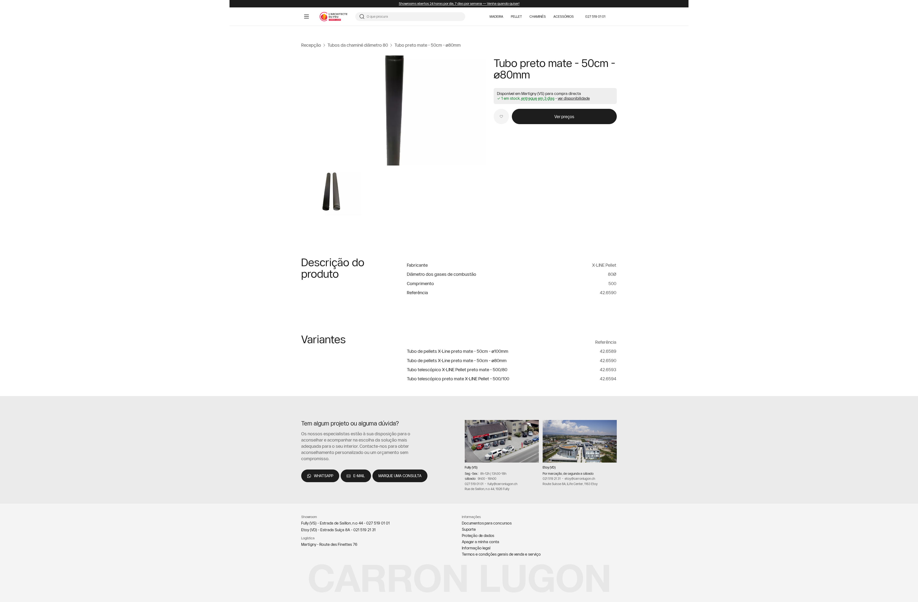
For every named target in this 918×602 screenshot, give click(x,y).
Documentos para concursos (487, 523)
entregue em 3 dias (537, 98)
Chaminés (538, 16)
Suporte (469, 529)
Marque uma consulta (399, 476)
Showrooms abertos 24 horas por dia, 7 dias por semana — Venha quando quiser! (459, 4)
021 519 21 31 (552, 478)
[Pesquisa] (362, 16)
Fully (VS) (471, 467)
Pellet (516, 16)
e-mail (359, 476)
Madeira (496, 16)
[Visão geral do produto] (393, 110)
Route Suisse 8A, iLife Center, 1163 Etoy (570, 484)
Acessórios (563, 16)
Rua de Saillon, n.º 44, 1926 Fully (487, 489)
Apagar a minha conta (480, 542)
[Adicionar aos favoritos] (501, 116)
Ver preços (564, 116)
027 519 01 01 (595, 16)
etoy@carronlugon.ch (580, 478)
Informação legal (476, 548)
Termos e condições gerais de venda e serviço (501, 554)
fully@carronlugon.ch (502, 484)
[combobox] (414, 17)
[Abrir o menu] (306, 16)
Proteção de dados (478, 535)
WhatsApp (323, 476)
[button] (574, 98)
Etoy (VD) (549, 467)
